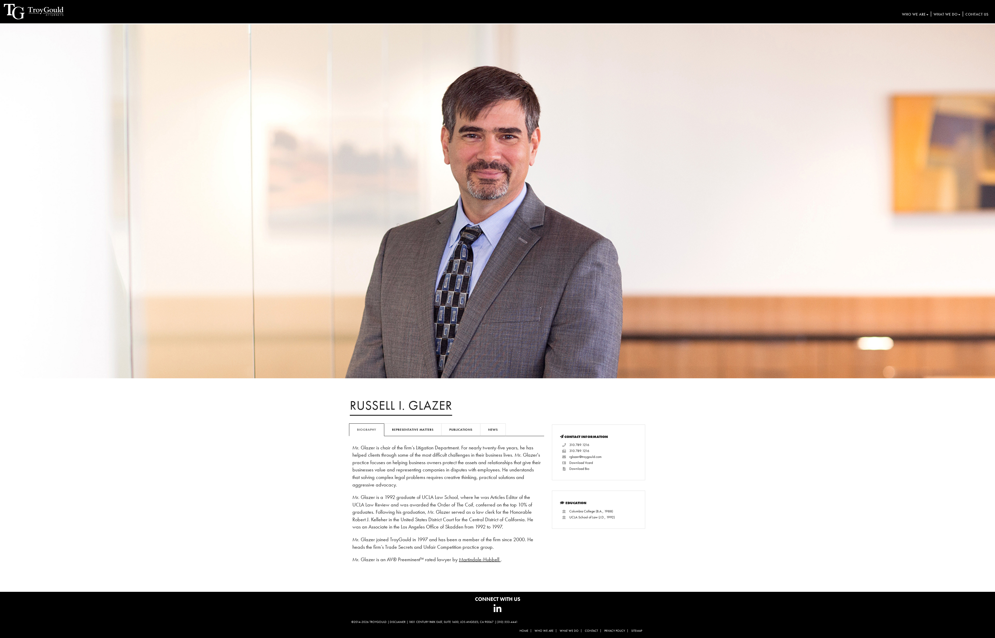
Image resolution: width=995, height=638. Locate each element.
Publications (460, 430)
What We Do (946, 14)
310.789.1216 (579, 444)
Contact (591, 631)
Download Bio (579, 468)
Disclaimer (398, 622)
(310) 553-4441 (507, 622)
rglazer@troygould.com (585, 456)
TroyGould (378, 622)
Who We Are (914, 14)
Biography (366, 430)
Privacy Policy (614, 631)
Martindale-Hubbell (480, 559)
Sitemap (636, 631)
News (493, 430)
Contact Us (977, 14)
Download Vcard (581, 462)
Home (524, 631)
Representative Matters (412, 430)
